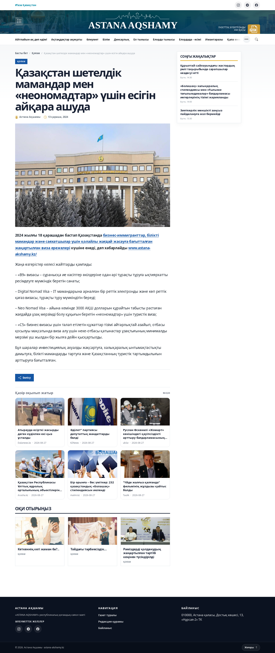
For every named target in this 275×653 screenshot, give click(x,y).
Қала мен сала (237, 39)
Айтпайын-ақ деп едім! (31, 39)
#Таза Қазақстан (25, 5)
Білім (106, 39)
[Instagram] (238, 5)
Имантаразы (214, 39)
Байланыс (105, 628)
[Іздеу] (256, 39)
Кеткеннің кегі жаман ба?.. (38, 549)
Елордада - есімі (190, 39)
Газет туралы (107, 615)
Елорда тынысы (164, 39)
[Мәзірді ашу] (19, 21)
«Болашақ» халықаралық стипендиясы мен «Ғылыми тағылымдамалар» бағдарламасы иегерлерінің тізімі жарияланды (205, 91)
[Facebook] (256, 5)
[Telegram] (247, 5)
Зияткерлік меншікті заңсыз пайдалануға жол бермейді (201, 112)
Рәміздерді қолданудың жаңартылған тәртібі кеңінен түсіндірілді (142, 553)
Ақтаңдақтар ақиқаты (66, 39)
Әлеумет (92, 39)
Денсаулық (121, 39)
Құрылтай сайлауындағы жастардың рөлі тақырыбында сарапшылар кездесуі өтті (207, 69)
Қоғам (36, 53)
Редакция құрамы (110, 621)
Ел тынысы (141, 39)
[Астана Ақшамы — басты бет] (137, 21)
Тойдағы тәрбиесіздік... (88, 549)
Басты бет (21, 53)
